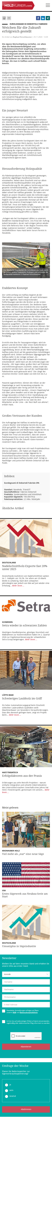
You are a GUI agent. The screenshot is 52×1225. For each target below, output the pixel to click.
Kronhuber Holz (11, 851)
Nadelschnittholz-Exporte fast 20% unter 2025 (24, 567)
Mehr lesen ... (18, 586)
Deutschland (9, 562)
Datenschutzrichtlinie (29, 1012)
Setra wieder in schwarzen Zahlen (24, 625)
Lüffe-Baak (8, 695)
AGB (14, 1012)
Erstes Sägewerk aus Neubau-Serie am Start (25, 895)
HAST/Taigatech (10, 772)
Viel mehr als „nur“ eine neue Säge (23, 854)
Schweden (7, 622)
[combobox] (26, 974)
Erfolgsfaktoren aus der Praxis (22, 775)
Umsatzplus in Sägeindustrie (19, 946)
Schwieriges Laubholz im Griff (22, 698)
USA (4, 890)
